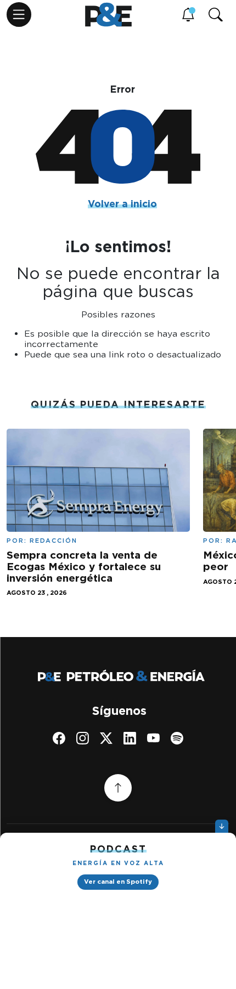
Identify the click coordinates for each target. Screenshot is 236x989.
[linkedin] (129, 738)
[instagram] (82, 738)
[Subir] (118, 788)
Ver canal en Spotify (118, 881)
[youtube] (153, 738)
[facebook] (59, 738)
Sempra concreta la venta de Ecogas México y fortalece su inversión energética (84, 566)
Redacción (53, 540)
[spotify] (177, 738)
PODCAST (118, 849)
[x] (106, 738)
